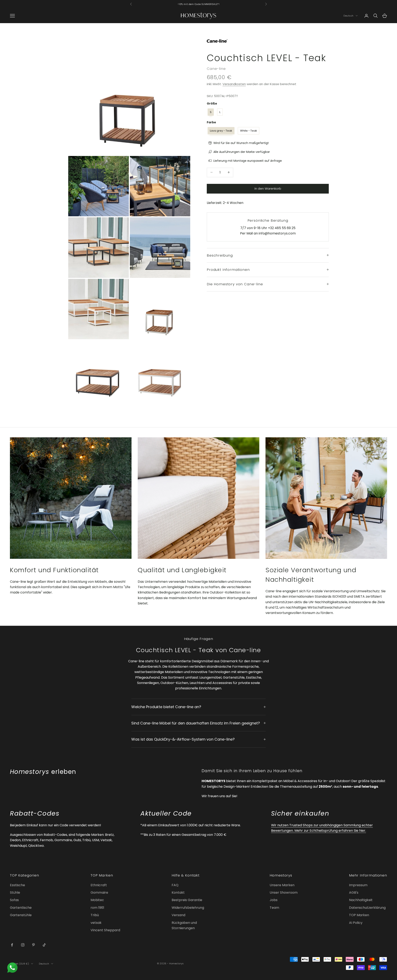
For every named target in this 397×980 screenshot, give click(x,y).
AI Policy (355, 922)
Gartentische (21, 907)
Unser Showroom (284, 892)
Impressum (358, 885)
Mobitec (97, 900)
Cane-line (216, 68)
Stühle (15, 892)
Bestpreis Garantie (187, 900)
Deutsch (348, 15)
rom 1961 (97, 907)
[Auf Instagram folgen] (23, 945)
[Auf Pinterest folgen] (33, 945)
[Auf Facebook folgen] (12, 945)
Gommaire (99, 892)
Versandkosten (234, 84)
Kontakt (178, 892)
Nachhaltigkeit (361, 900)
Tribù (95, 915)
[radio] (210, 112)
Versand (178, 915)
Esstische (17, 885)
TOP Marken (359, 915)
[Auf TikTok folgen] (44, 945)
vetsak (96, 922)
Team (274, 907)
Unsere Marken (282, 885)
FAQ (175, 885)
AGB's (353, 892)
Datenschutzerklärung (367, 907)
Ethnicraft (99, 885)
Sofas (14, 900)
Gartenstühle (21, 915)
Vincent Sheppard (105, 930)
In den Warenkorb (268, 188)
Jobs (273, 900)
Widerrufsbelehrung (188, 907)
